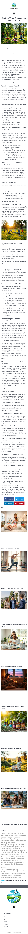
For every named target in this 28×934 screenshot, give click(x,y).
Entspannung (21, 842)
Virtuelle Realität (9, 875)
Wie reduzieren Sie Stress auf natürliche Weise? (13, 788)
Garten (5, 916)
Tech (5, 923)
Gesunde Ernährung (11, 848)
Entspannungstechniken (13, 844)
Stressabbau (5, 868)
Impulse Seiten (7, 913)
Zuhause (6, 914)
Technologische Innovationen (13, 871)
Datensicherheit (11, 837)
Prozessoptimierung (15, 860)
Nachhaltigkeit (8, 858)
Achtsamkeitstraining (7, 835)
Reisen (5, 921)
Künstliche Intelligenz (16, 852)
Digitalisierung (14, 839)
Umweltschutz (6, 873)
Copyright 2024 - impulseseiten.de (14, 932)
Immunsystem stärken (19, 850)
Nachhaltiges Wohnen (20, 856)
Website (6, 928)
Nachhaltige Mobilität (17, 854)
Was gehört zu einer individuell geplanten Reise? (14, 824)
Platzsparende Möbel (5, 860)
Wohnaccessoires (17, 875)
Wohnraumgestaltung (8, 877)
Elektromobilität (20, 840)
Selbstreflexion (4, 864)
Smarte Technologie (5, 866)
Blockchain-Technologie (20, 835)
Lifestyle (3, 880)
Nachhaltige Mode (8, 856)
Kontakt (6, 926)
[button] (14, 13)
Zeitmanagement (18, 877)
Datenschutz (3, 837)
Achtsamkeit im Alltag (16, 833)
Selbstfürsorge (18, 862)
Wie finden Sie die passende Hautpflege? (11, 666)
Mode (5, 919)
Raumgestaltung (6, 862)
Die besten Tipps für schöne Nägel (10, 548)
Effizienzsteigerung (7, 840)
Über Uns (6, 924)
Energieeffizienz (9, 842)
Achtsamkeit (4, 833)
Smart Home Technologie (14, 866)
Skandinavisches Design (15, 864)
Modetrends (6, 854)
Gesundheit (6, 850)
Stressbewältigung (9, 870)
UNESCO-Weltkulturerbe (17, 873)
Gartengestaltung (19, 846)
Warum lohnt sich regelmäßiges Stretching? (12, 588)
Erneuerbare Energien (7, 846)
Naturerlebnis (20, 858)
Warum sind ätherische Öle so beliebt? (11, 748)
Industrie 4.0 (3, 852)
